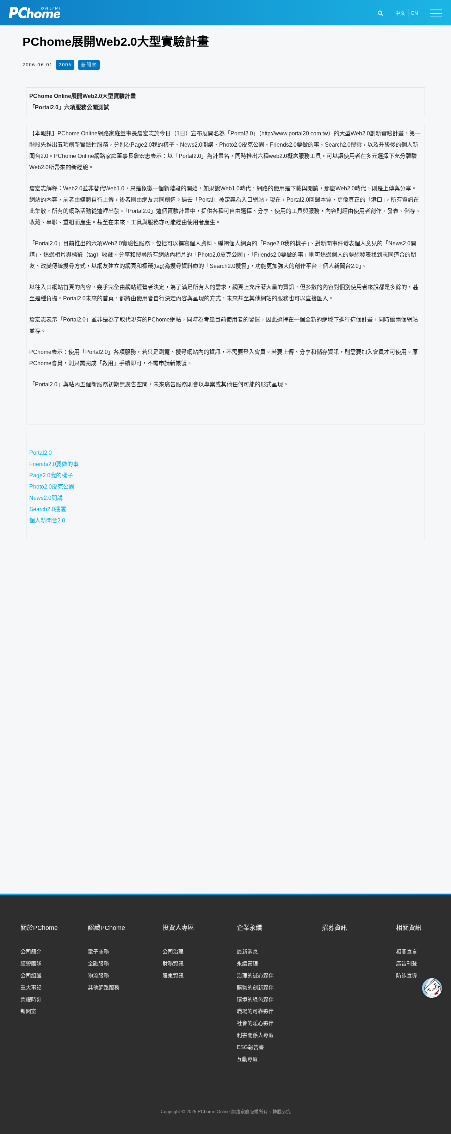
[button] (381, 13)
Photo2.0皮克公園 (57, 487)
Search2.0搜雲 (59, 509)
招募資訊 (334, 927)
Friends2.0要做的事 (56, 464)
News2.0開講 (46, 498)
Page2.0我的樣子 (54, 475)
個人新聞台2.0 (55, 520)
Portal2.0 (40, 453)
